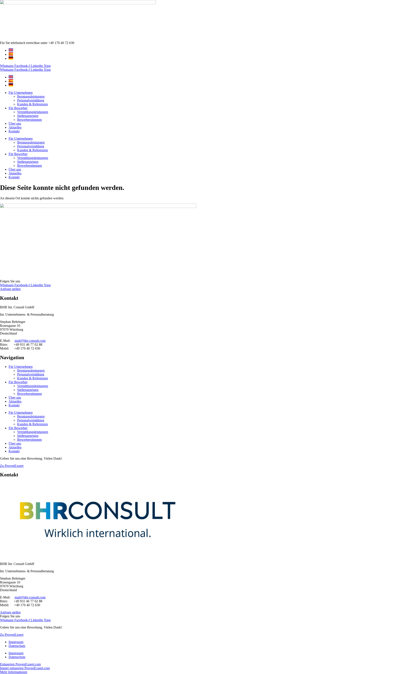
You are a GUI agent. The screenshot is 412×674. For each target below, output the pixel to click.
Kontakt (14, 131)
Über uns (15, 123)
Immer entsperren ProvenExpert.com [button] (25, 668)
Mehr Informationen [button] (13, 672)
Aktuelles (15, 127)
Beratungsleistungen (31, 96)
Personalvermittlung (30, 100)
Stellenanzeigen (27, 116)
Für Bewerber (18, 108)
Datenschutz (17, 646)
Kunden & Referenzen (32, 104)
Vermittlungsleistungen (32, 112)
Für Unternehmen (21, 92)
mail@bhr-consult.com (30, 340)
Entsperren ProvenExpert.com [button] (20, 664)
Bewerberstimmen (29, 119)
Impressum (16, 642)
